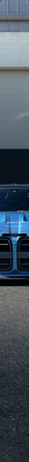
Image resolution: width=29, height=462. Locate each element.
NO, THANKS (14, 239)
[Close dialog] (27, 2)
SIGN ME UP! (14, 235)
